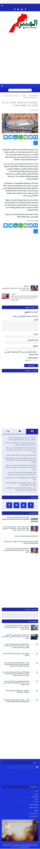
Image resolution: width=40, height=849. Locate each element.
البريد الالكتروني (33, 340)
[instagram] (14, 9)
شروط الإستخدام (34, 804)
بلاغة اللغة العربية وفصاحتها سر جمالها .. (26, 536)
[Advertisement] (20, 60)
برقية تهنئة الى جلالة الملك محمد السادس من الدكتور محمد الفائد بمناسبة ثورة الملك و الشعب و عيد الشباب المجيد (20, 467)
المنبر (36, 791)
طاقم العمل (35, 797)
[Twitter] (18, 9)
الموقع (35, 346)
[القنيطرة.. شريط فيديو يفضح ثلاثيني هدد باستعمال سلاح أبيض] (34, 692)
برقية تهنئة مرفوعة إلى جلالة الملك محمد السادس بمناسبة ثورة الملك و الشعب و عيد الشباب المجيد (21, 473)
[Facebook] (25, 9)
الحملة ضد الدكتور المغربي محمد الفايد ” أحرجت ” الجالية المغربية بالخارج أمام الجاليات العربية (16, 550)
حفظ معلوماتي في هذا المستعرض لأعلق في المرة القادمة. (21, 353)
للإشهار (36, 810)
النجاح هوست (22, 847)
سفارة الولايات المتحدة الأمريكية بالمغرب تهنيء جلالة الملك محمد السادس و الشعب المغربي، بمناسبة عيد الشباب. (21, 450)
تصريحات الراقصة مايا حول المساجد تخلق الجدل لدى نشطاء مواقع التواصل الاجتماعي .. (21, 542)
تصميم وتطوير (6, 845)
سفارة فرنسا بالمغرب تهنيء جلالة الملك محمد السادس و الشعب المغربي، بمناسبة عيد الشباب (20, 444)
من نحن (36, 794)
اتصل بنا (36, 802)
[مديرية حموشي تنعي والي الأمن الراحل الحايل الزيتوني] (34, 655)
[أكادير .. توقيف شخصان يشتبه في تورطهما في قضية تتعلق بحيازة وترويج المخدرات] (34, 702)
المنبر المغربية (33, 110)
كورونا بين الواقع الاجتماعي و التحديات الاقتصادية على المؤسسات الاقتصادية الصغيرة (15, 518)
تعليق (36, 319)
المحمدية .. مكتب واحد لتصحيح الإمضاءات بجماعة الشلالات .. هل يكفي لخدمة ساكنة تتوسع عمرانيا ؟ (21, 438)
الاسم (36, 334)
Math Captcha (33, 357)
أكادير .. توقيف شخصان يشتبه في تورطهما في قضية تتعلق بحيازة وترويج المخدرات (21, 484)
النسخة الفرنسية (34, 813)
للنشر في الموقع (33, 807)
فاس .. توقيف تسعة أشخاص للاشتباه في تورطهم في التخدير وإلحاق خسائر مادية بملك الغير (21, 489)
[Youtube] (21, 9)
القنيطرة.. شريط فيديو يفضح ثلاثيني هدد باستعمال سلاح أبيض (20, 478)
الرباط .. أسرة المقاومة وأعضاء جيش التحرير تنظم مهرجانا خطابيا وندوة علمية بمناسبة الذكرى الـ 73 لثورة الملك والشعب (20, 460)
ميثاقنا (36, 799)
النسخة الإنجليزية (33, 816)
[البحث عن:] (20, 90)
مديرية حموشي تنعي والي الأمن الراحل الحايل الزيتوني (21, 455)
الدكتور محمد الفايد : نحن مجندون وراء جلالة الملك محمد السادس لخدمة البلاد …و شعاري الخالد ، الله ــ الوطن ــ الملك (16, 528)
